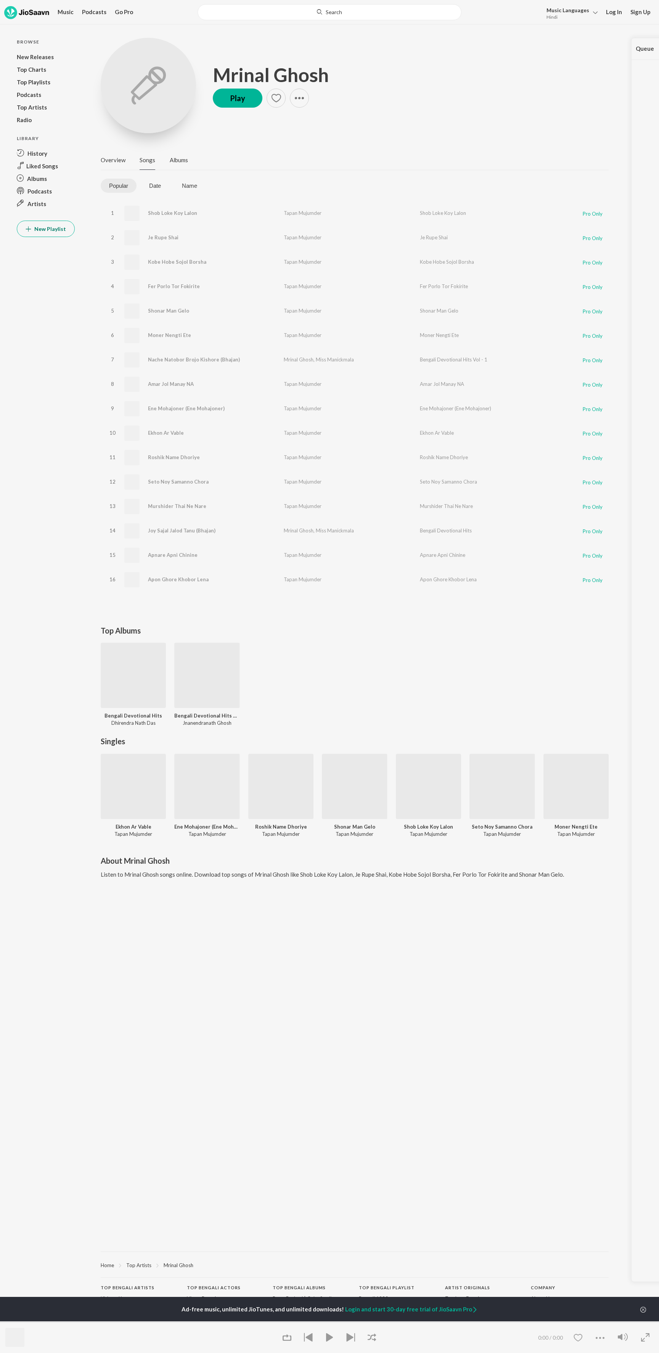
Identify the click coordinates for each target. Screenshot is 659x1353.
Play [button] (237, 98)
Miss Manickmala (335, 359)
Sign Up (640, 11)
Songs (147, 159)
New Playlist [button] (49, 229)
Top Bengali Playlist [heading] (387, 1287)
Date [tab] (155, 185)
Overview (113, 159)
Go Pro (124, 11)
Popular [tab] (118, 185)
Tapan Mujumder (302, 213)
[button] (570, 13)
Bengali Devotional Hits (446, 530)
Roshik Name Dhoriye (174, 457)
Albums (179, 159)
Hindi (552, 17)
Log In (614, 11)
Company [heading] (543, 1287)
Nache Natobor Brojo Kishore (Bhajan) (194, 359)
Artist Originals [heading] (467, 1287)
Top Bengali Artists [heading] (127, 1287)
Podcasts (94, 11)
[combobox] (329, 12)
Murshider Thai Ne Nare (177, 506)
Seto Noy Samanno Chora (178, 482)
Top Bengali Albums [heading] (299, 1287)
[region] (355, 1265)
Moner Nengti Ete (169, 335)
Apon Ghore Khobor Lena (178, 579)
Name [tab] (189, 185)
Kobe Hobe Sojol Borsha (177, 262)
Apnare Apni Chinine (173, 555)
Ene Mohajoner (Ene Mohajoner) (186, 408)
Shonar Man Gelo (168, 311)
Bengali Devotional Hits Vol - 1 (453, 359)
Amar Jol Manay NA (171, 384)
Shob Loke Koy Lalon (172, 213)
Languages (567, 10)
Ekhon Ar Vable (166, 433)
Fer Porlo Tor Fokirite (174, 286)
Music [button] (66, 11)
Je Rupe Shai (163, 237)
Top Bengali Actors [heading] (214, 1287)
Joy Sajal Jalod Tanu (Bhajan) (181, 530)
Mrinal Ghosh (271, 74)
